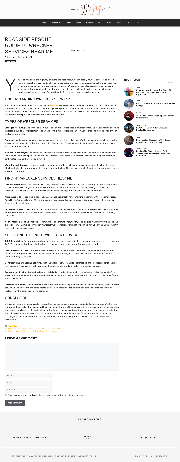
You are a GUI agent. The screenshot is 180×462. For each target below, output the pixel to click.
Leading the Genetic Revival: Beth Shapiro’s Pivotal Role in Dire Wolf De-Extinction (153, 153)
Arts (100, 23)
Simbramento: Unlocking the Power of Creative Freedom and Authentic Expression (153, 92)
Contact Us (56, 23)
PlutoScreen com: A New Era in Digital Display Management (153, 129)
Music (108, 23)
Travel (118, 23)
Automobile (10, 61)
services (54, 105)
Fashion (89, 23)
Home (43, 23)
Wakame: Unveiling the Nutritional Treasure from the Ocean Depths (35, 328)
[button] (138, 23)
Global (78, 23)
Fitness (129, 23)
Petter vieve (10, 57)
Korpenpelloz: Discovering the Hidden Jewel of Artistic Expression (153, 141)
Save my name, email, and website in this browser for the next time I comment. (46, 395)
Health (68, 23)
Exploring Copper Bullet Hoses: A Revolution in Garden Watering (33, 331)
